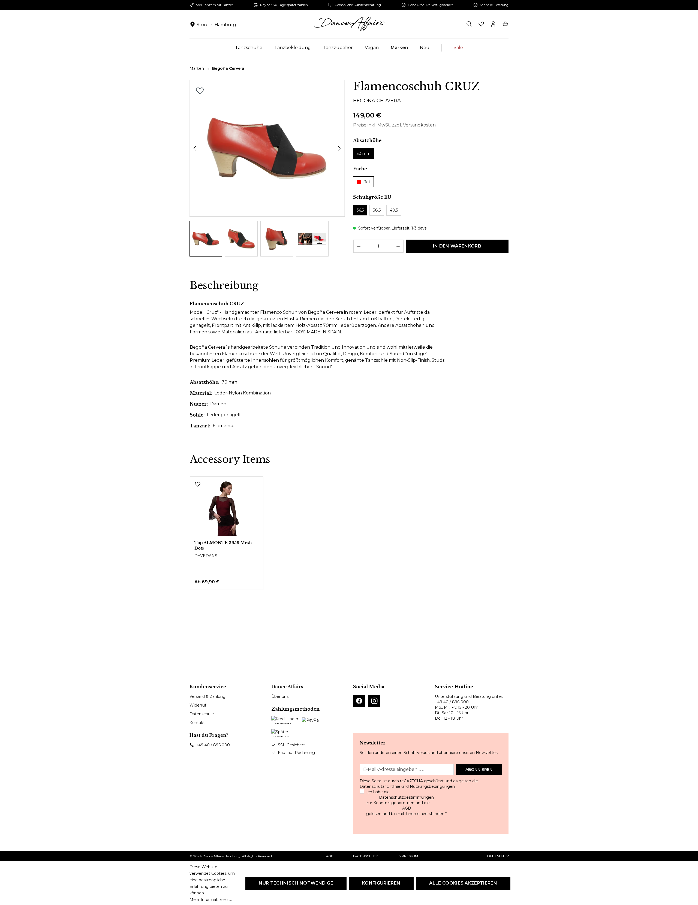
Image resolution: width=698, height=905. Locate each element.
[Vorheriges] (194, 148)
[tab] (224, 286)
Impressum (408, 856)
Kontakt (197, 722)
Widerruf (197, 705)
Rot (366, 181)
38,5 (377, 210)
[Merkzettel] (481, 24)
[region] (267, 168)
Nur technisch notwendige (296, 883)
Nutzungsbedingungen (432, 786)
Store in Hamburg (216, 24)
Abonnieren (479, 769)
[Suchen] (469, 24)
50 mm (364, 153)
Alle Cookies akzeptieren (463, 883)
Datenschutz (201, 713)
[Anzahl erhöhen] (398, 246)
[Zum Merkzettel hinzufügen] (199, 90)
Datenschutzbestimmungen (406, 797)
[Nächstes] (339, 148)
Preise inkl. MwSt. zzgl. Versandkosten (394, 125)
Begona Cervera (377, 101)
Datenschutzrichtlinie (380, 786)
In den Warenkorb (457, 246)
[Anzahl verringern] (358, 246)
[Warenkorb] (505, 24)
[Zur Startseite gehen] (349, 24)
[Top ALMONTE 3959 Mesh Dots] (226, 508)
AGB (406, 808)
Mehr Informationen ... (210, 899)
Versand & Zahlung (207, 696)
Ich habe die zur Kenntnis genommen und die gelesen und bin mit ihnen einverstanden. (406, 802)
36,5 (360, 210)
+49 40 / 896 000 (213, 745)
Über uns (279, 696)
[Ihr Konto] (493, 24)
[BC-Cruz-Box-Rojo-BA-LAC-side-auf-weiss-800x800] (267, 148)
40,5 (394, 210)
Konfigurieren (381, 883)
